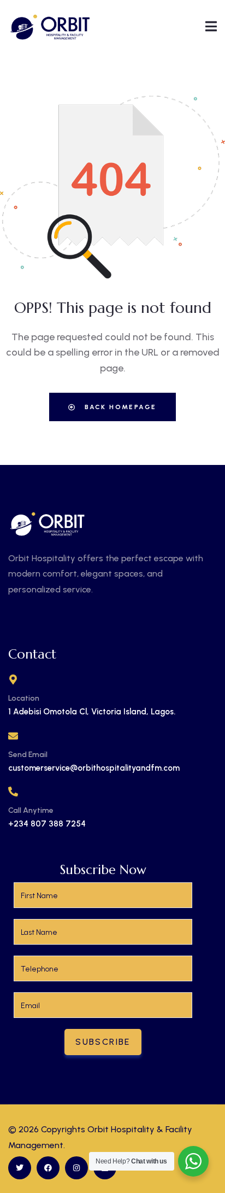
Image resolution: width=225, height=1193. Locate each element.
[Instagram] (76, 1167)
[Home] (50, 26)
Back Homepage (119, 407)
